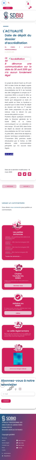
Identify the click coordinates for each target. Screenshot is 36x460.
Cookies (3, 450)
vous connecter (15, 207)
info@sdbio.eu (7, 456)
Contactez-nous (5, 445)
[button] (9, 3)
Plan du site (4, 438)
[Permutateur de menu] (26, 2)
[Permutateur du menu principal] (4, 3)
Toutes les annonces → (13, 256)
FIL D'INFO (10, 47)
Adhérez (3, 440)
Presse (3, 447)
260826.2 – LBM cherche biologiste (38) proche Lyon (17, 248)
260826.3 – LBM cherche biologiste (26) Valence (17, 242)
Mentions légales (5, 442)
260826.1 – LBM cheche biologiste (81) (16, 252)
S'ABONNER (6, 401)
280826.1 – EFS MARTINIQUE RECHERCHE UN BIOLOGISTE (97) (17, 237)
